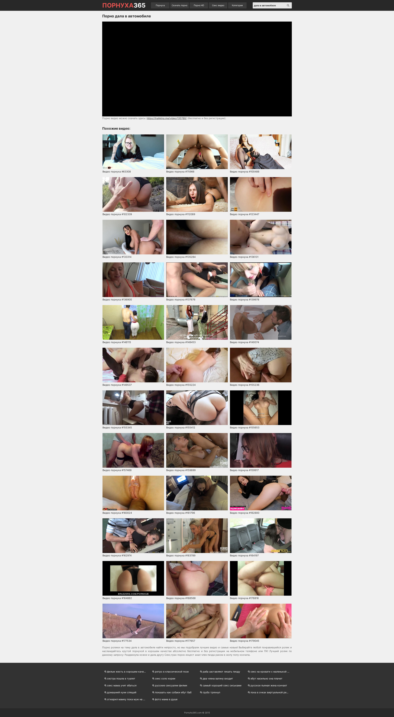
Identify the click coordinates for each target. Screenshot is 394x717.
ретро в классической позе (172, 671)
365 (124, 5)
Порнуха (160, 5)
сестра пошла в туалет (121, 678)
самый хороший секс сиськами (222, 685)
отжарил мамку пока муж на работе (128, 699)
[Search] (288, 5)
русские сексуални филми (171, 685)
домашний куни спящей (121, 692)
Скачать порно (179, 5)
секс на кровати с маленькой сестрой (271, 671)
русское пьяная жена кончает (269, 685)
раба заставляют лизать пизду (221, 671)
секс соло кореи (165, 678)
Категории (237, 5)
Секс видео (218, 5)
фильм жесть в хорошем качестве (128, 671)
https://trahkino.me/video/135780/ (167, 118)
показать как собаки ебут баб (173, 692)
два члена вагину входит (218, 678)
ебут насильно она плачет (266, 678)
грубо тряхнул (211, 692)
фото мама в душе (166, 699)
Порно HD (199, 5)
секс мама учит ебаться (122, 685)
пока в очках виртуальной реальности (271, 692)
